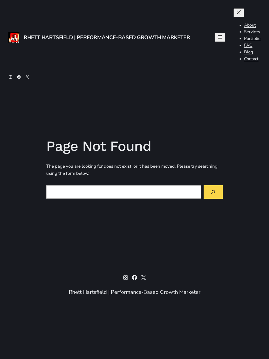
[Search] (213, 192)
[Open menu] (220, 37)
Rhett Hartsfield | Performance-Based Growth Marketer (107, 37)
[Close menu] (239, 12)
